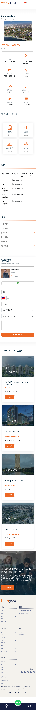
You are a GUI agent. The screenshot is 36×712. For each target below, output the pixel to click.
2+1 (3, 184)
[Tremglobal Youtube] (34, 672)
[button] (4, 298)
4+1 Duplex (5, 196)
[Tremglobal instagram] (31, 672)
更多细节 (9, 397)
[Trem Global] (18, 601)
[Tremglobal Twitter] (28, 672)
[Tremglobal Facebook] (25, 672)
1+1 (3, 180)
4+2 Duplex (5, 189)
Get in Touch (18, 335)
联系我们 (7, 587)
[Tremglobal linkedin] (22, 672)
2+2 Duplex (5, 202)
